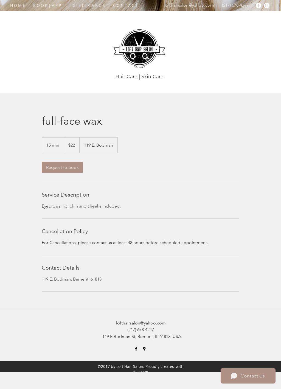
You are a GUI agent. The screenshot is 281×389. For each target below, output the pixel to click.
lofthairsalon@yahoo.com (189, 5)
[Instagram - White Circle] (266, 5)
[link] (62, 167)
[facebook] (136, 349)
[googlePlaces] (144, 349)
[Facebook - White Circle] (258, 5)
